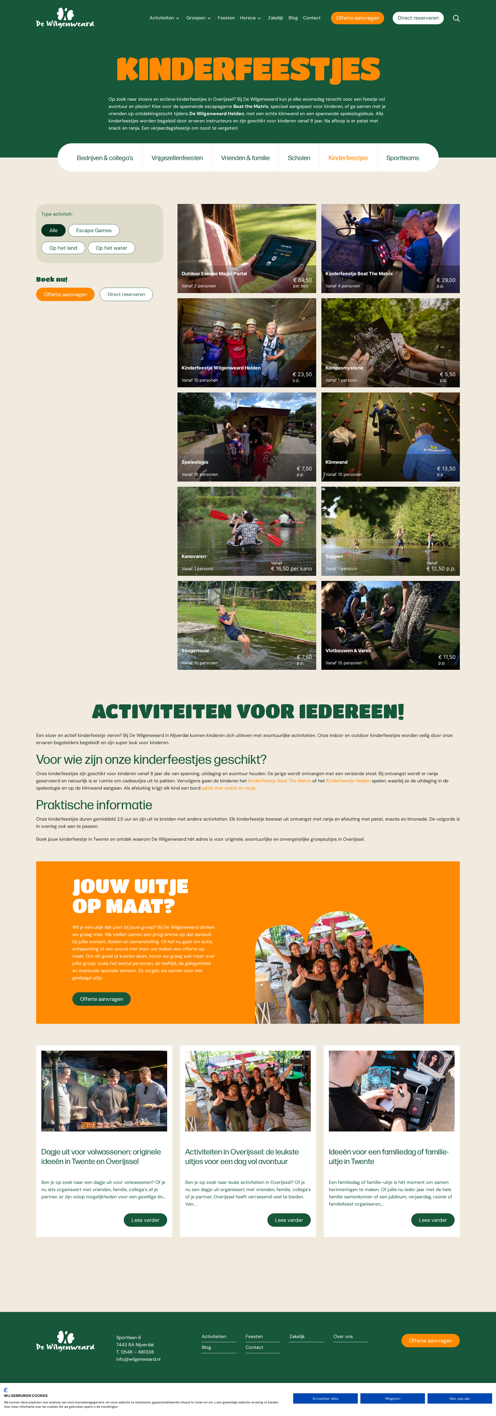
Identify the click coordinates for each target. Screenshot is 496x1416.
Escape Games (94, 230)
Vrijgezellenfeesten (177, 157)
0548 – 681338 (137, 1352)
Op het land (63, 248)
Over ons (343, 1337)
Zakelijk (275, 18)
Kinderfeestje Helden (348, 781)
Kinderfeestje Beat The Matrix (279, 781)
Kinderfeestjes (348, 157)
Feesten (226, 18)
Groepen (196, 18)
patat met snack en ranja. (229, 788)
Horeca (247, 18)
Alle (53, 230)
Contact (312, 18)
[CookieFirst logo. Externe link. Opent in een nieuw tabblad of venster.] (6, 1390)
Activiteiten (162, 18)
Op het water (111, 248)
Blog (293, 18)
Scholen (299, 157)
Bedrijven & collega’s (105, 157)
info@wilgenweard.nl (138, 1359)
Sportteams (402, 157)
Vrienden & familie (245, 157)
